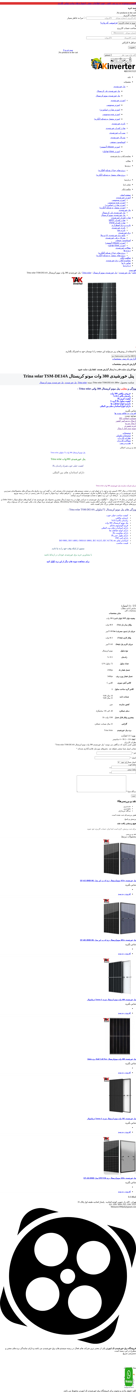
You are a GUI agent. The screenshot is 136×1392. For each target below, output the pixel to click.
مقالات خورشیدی (123, 248)
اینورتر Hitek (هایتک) (111, 151)
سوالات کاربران (124, 440)
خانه (134, 273)
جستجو (107, 55)
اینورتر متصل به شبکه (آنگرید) (107, 119)
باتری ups (121, 230)
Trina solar (86, 273)
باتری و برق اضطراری (121, 225)
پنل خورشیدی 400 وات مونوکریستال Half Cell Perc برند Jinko (111, 1059)
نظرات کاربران (124, 438)
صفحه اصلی (125, 195)
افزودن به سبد (124, 894)
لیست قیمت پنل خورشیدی (127, 1359)
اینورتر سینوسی (113, 105)
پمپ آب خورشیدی (117, 133)
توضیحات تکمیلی (123, 435)
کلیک (53, 561)
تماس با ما (126, 263)
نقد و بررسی (125, 443)
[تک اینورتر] (113, 69)
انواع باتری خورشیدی (128, 1367)
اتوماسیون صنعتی (117, 142)
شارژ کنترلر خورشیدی (115, 128)
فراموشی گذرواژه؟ (108, 23)
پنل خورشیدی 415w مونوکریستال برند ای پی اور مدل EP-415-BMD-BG (108, 881)
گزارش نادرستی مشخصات (124, 359)
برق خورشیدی (124, 233)
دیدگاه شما (131, 792)
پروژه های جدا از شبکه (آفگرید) (111, 170)
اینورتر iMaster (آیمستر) (110, 147)
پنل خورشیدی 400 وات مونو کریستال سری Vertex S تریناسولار (111, 1000)
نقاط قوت (132, 765)
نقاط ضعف (131, 770)
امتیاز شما (132, 762)
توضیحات (127, 433)
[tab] (65, 433)
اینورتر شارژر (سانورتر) (110, 110)
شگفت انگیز (125, 258)
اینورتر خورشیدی (118, 100)
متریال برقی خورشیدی (115, 238)
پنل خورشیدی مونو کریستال (108, 96)
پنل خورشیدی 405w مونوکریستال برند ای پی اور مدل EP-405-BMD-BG (108, 940)
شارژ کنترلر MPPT (117, 220)
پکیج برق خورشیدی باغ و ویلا (113, 235)
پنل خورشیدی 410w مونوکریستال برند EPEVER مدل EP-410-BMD (110, 1178)
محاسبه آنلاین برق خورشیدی (118, 260)
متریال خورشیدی (117, 137)
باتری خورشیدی (118, 123)
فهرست (132, 270)
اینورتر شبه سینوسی (111, 114)
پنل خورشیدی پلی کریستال (108, 91)
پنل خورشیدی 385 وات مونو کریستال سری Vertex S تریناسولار (111, 1119)
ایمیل (133, 758)
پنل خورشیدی (119, 86)
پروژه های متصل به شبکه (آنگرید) (110, 175)
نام (134, 753)
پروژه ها (127, 250)
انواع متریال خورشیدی (128, 1362)
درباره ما (127, 265)
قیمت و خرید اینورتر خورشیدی (126, 1357)
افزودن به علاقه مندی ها (125, 413)
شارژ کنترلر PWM (117, 223)
